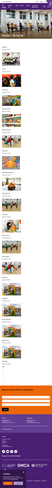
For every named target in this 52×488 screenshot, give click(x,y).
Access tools (47, 1)
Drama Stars (4, 214)
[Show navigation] (48, 6)
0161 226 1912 (9, 1)
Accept (7, 483)
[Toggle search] (44, 6)
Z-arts (4, 6)
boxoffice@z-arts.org (6, 446)
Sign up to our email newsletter (11, 456)
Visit (16, 5)
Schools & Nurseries (35, 6)
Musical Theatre (5, 256)
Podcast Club (5, 90)
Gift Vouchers (30, 480)
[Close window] (23, 472)
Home (3, 31)
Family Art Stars (5, 235)
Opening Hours (37, 480)
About (22, 5)
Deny (18, 483)
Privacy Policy (14, 479)
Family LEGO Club (6, 193)
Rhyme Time (4, 361)
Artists (28, 5)
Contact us (44, 480)
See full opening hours (7, 429)
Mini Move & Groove (6, 319)
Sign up (5, 409)
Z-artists (4, 69)
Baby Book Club (5, 340)
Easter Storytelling (6, 109)
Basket (41, 1)
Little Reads (4, 298)
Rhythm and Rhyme (6, 130)
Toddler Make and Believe (7, 172)
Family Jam (4, 47)
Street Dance (5, 150)
